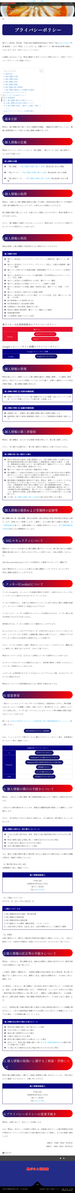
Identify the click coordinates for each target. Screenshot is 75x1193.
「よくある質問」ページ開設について (37, 1)
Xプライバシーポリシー (44, 753)
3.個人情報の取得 (11, 79)
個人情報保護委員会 (52, 1042)
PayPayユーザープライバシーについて (45, 339)
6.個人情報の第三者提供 (14, 87)
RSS (63, 1158)
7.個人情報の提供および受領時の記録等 (19, 89)
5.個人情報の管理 (11, 84)
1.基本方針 (8, 74)
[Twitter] (60, 1158)
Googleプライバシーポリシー (46, 356)
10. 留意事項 (10, 97)
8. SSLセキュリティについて (15, 92)
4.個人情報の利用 (11, 81)
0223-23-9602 (64, 43)
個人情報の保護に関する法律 (32, 166)
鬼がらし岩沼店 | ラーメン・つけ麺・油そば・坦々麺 (60, 1189)
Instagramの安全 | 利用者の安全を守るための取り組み (44, 762)
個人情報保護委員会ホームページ (57, 721)
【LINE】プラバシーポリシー (44, 777)
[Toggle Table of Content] (40, 70)
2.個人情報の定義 (11, 76)
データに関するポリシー (44, 772)
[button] (2, 99)
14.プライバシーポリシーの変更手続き (20, 111)
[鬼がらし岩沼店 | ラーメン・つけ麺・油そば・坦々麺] (9, 3)
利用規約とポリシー (44, 767)
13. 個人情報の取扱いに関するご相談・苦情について (23, 106)
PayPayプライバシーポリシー (45, 334)
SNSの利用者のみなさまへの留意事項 (26, 721)
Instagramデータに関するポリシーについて (44, 757)
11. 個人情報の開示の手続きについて (19, 100)
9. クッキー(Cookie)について (15, 95)
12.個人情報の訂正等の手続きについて (20, 103)
